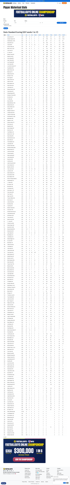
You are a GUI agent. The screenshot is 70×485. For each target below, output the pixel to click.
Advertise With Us (60, 470)
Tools (23, 3)
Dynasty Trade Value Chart (40, 472)
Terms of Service (31, 481)
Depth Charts (38, 475)
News (47, 471)
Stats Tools (38, 478)
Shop (58, 471)
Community (33, 3)
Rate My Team (27, 477)
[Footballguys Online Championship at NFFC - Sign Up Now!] (35, 13)
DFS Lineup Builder (39, 470)
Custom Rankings (28, 474)
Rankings (15, 3)
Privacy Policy (24, 481)
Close (67, 482)
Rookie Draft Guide (49, 476)
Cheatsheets (27, 476)
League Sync (27, 470)
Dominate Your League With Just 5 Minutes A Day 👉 (35, 0)
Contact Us (38, 481)
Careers (46, 481)
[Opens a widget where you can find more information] (3, 483)
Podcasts (27, 3)
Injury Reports (48, 477)
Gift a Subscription (60, 474)
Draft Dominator (27, 471)
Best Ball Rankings (39, 474)
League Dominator (28, 473)
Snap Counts (38, 477)
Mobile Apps (59, 473)
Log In (60, 3)
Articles (19, 3)
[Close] (68, 476)
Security (42, 481)
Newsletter (48, 474)
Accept (64, 482)
